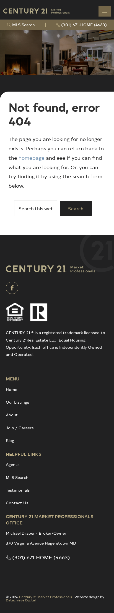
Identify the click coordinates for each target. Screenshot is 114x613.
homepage (32, 157)
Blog (10, 440)
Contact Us (17, 502)
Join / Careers (19, 427)
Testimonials (18, 490)
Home (11, 389)
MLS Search (17, 477)
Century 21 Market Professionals (45, 597)
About (12, 414)
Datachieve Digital (21, 600)
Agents (12, 464)
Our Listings (17, 402)
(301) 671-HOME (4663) (40, 557)
